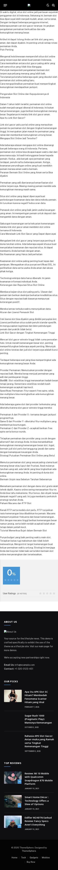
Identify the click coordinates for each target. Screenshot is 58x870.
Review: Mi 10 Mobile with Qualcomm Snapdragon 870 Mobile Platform (39, 778)
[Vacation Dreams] (29, 5)
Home (14, 857)
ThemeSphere (29, 851)
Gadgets (34, 857)
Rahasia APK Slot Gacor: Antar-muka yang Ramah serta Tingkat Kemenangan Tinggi (39, 741)
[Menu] (5, 5)
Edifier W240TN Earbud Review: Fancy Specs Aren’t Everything (38, 821)
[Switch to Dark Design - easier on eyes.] (48, 5)
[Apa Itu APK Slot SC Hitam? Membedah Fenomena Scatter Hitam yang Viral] (13, 696)
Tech (23, 857)
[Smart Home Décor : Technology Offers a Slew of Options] (13, 801)
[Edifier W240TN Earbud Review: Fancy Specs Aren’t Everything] (13, 822)
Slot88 (3, 380)
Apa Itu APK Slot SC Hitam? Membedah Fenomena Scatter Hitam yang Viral (36, 697)
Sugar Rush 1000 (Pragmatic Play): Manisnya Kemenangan (38, 719)
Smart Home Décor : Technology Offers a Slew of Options (37, 800)
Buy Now (31, 862)
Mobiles (46, 857)
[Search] (53, 5)
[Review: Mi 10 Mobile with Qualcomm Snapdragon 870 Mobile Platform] (13, 777)
